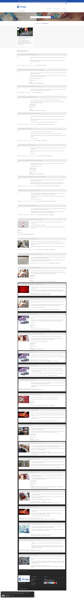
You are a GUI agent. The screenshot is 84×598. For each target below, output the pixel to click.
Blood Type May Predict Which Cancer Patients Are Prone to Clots (30, 394)
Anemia (39, 249)
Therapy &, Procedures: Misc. (56, 502)
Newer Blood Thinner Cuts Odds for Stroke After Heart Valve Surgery (30, 160)
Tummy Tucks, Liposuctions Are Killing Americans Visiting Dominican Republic (32, 176)
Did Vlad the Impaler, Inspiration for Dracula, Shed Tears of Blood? (30, 254)
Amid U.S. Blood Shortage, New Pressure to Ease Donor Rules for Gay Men (32, 442)
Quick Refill (51, 3)
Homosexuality (45, 309)
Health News (34, 19)
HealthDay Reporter (33, 104)
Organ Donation (50, 281)
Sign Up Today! (61, 3)
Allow (3, 595)
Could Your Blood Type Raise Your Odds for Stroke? (28, 351)
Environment (42, 249)
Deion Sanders (43, 89)
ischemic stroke (41, 356)
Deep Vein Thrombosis (52, 405)
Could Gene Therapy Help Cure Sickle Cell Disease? (28, 472)
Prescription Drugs (37, 519)
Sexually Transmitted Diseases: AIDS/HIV (41, 452)
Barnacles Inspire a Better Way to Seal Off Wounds (29, 555)
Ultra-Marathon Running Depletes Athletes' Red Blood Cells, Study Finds (30, 69)
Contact (64, 8)
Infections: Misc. (43, 535)
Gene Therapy (46, 214)
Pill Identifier (47, 3)
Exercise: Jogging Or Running (39, 83)
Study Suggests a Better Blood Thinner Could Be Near (29, 507)
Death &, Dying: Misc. (51, 185)
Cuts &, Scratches (39, 566)
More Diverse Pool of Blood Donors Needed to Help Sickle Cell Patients (31, 333)
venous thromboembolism (47, 399)
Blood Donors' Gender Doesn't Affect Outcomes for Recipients (29, 267)
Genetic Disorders (51, 124)
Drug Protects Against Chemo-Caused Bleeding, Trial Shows (28, 54)
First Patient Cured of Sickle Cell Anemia (25, 128)
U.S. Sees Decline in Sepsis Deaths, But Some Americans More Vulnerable (33, 523)
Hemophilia (45, 294)
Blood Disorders (39, 65)
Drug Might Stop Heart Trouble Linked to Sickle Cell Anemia (30, 539)
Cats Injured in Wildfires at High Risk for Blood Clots (28, 379)
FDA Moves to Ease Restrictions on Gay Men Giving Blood (29, 298)
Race (46, 535)
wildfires (51, 382)
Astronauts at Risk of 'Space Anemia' (25, 425)
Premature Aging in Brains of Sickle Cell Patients (26, 145)
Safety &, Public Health (39, 281)
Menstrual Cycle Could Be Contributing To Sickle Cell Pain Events (29, 113)
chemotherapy (59, 57)
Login (64, 3)
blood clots (60, 163)
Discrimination (61, 452)
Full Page (35, 65)
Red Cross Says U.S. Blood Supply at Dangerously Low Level (29, 458)
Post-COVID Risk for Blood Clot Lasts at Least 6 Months (28, 410)
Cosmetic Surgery (56, 185)
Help (43, 3)
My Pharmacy (48, 8)
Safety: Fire (27, 389)
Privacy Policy (33, 584)
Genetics (42, 405)
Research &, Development (34, 294)
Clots (41, 92)
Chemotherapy (44, 65)
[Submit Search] (52, 17)
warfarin (34, 166)
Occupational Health (52, 249)
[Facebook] (66, 3)
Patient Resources (56, 8)
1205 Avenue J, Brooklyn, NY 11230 (23, 1)
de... (58, 399)
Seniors (49, 535)
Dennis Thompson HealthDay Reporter (35, 78)
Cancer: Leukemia (39, 486)
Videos (40, 19)
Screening (48, 329)
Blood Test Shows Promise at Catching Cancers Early (28, 314)
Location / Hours (56, 3)
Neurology (45, 155)
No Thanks (7, 595)
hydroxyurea (36, 101)
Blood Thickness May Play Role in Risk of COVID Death (28, 365)
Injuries (43, 389)
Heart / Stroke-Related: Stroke (40, 173)
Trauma (32, 567)
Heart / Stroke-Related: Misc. (25, 234)
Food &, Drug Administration (46, 201)
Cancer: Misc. (46, 405)
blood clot (62, 89)
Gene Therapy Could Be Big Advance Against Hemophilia (30, 490)
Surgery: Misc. (40, 185)
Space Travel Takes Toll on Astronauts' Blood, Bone (27, 238)
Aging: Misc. (33, 535)
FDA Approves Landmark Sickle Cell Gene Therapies (27, 205)
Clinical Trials (54, 281)
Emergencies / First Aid (22, 389)
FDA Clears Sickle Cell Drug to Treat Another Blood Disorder (29, 190)
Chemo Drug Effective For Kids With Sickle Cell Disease (27, 96)
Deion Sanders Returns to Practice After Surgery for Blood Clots (29, 86)
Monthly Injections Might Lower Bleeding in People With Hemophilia (31, 284)
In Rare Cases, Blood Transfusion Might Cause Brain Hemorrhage (30, 219)
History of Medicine (57, 263)
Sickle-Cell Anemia (43, 110)
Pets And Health (34, 389)
